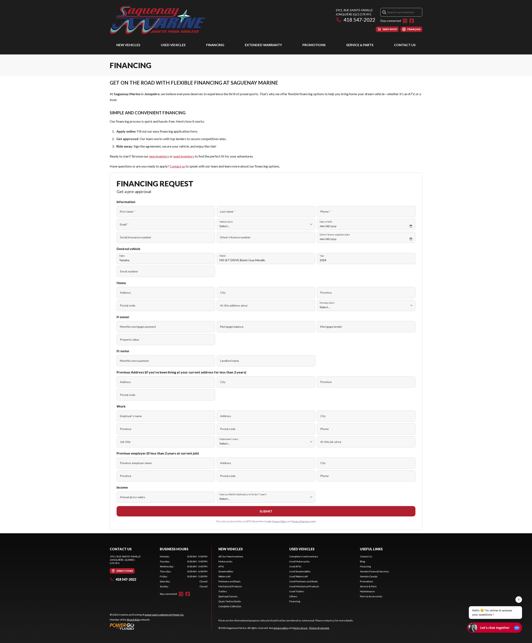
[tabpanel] (183, 571)
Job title (125, 441)
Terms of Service (301, 521)
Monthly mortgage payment (138, 326)
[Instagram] (405, 20)
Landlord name (229, 360)
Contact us (177, 166)
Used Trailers (296, 591)
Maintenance (367, 591)
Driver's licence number (235, 237)
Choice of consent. (319, 627)
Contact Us (405, 45)
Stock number (129, 271)
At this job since (330, 441)
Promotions (314, 45)
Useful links (371, 549)
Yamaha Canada (368, 576)
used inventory (183, 156)
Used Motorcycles (299, 561)
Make (122, 255)
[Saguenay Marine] (162, 20)
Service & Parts (359, 45)
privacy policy (280, 627)
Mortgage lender (331, 326)
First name (127, 211)
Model (222, 255)
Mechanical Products (230, 586)
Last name (227, 211)
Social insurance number (135, 237)
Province (326, 292)
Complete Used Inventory (303, 556)
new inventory (159, 156)
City (222, 292)
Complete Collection (229, 606)
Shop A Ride (133, 619)
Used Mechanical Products (304, 586)
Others (293, 596)
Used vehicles (173, 45)
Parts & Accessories (371, 596)
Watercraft (224, 576)
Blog (362, 561)
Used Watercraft (298, 576)
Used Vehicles (301, 549)
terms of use (300, 627)
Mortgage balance (232, 326)
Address (125, 292)
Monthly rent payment (134, 360)
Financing (215, 45)
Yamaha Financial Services (374, 571)
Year (322, 255)
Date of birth (326, 221)
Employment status (229, 439)
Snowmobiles (225, 571)
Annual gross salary (132, 497)
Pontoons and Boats (229, 581)
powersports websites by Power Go (164, 614)
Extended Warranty (263, 45)
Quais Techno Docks (229, 601)
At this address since (234, 305)
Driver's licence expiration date (335, 234)
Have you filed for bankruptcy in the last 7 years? (243, 494)
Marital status (226, 221)
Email (124, 224)
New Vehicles (128, 45)
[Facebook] (411, 20)
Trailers (222, 591)
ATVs (221, 566)
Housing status (327, 302)
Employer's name (131, 416)
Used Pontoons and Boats (303, 581)
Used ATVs (295, 566)
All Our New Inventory (230, 556)
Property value (129, 339)
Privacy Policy (279, 521)
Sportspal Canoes (228, 596)
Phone (325, 211)
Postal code (127, 305)
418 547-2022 (359, 20)
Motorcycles (225, 561)
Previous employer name (136, 463)
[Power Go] (147, 626)
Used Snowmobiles (300, 571)
